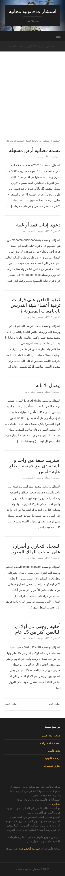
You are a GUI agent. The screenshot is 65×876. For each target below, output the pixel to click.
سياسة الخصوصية (29, 848)
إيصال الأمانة (48, 385)
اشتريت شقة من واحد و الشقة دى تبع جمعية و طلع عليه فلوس (34, 465)
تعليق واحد (30, 317)
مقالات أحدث (11, 704)
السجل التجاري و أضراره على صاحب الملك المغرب (35, 548)
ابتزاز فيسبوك (52, 765)
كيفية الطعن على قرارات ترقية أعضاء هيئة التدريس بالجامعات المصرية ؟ (35, 305)
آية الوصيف (42, 156)
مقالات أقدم (54, 704)
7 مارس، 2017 (53, 156)
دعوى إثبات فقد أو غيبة (38, 225)
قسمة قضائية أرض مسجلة (34, 150)
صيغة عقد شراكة (50, 743)
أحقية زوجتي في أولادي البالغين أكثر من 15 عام (37, 629)
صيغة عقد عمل (51, 735)
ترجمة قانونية (52, 758)
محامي (56, 803)
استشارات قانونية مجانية (32, 11)
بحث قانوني (53, 750)
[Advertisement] (32, 101)
